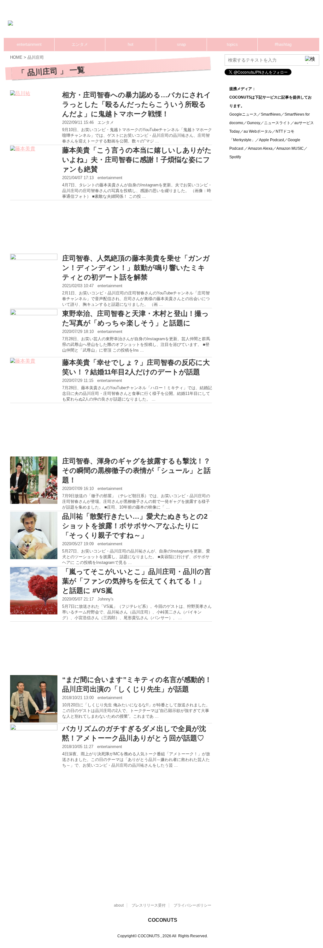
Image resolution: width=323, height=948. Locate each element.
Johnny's (105, 599)
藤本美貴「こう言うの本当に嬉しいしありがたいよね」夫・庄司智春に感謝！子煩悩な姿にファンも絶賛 (137, 159)
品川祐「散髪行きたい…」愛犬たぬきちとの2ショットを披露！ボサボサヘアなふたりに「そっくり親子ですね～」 (135, 525)
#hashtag (283, 44)
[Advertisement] (205, 23)
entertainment (29, 44)
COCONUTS (162, 920)
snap (181, 44)
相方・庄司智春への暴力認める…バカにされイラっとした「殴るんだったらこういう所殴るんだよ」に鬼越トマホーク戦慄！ (136, 104)
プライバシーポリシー (192, 905)
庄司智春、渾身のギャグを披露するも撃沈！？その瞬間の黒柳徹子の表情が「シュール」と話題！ (136, 470)
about (119, 905)
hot (130, 44)
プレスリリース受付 (149, 905)
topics (232, 44)
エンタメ (80, 44)
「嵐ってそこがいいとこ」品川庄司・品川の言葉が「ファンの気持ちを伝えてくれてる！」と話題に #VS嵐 (136, 581)
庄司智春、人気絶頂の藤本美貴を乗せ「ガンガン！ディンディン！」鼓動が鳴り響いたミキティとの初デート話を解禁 (136, 267)
